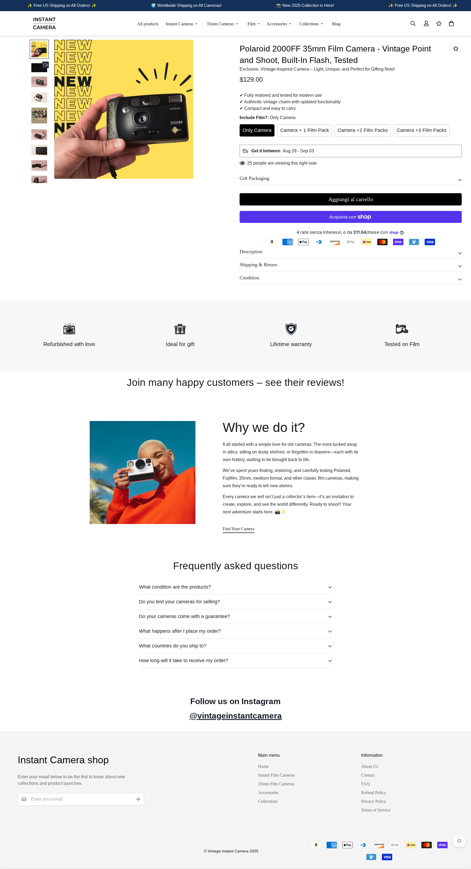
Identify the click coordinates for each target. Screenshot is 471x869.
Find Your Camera (238, 528)
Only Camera (257, 130)
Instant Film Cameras (276, 775)
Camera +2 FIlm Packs (363, 130)
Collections (309, 24)
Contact (368, 775)
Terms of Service (375, 810)
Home (263, 766)
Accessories (277, 24)
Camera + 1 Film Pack (304, 130)
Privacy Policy (373, 801)
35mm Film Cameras (276, 784)
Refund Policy (373, 792)
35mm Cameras (220, 24)
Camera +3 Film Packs (421, 130)
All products (147, 24)
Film (251, 24)
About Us (369, 766)
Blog (336, 24)
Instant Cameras (179, 24)
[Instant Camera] (44, 23)
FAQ (365, 784)
